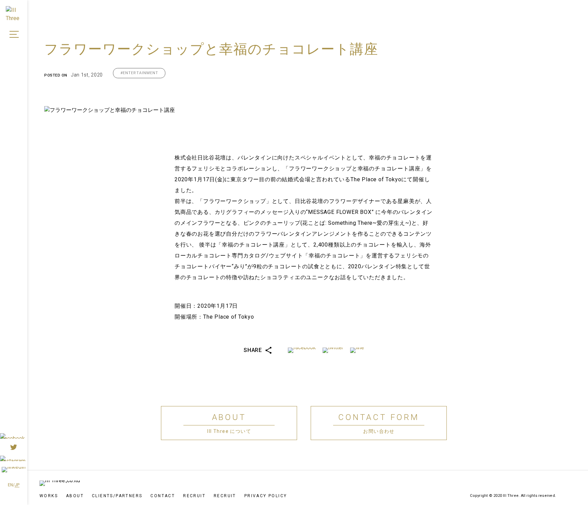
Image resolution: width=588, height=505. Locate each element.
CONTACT (162, 495)
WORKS (48, 495)
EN (10, 485)
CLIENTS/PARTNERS (117, 495)
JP (17, 485)
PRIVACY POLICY (265, 495)
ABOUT (75, 495)
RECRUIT (194, 495)
